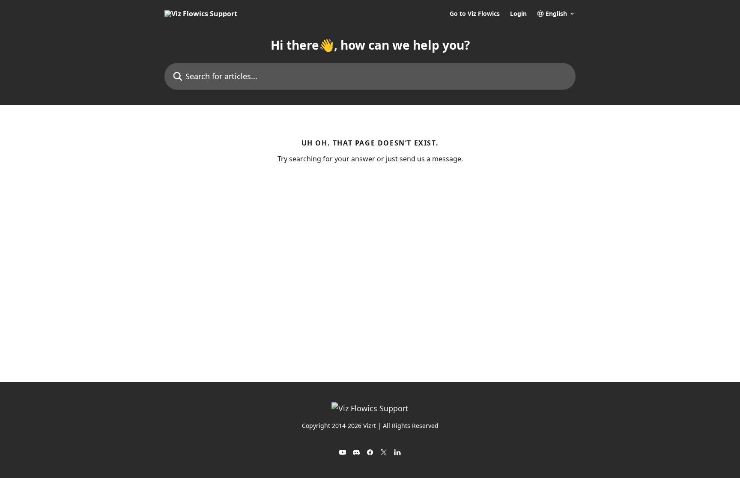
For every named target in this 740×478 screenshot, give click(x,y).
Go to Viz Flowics (475, 14)
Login (518, 14)
